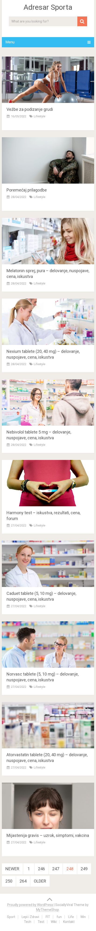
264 (23, 881)
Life (71, 917)
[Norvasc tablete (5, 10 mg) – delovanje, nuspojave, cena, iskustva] (48, 644)
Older (40, 881)
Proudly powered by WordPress (30, 905)
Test (41, 922)
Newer (12, 868)
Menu (9, 42)
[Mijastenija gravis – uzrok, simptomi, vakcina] (48, 806)
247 (55, 868)
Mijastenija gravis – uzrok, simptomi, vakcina (48, 835)
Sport (11, 917)
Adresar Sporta (48, 7)
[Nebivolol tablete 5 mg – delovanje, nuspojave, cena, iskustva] (48, 402)
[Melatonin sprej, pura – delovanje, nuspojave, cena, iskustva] (48, 241)
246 (41, 868)
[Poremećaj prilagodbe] (48, 160)
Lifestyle (39, 116)
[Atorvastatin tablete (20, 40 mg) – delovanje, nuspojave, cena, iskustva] (48, 725)
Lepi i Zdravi (30, 917)
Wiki (54, 922)
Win (83, 917)
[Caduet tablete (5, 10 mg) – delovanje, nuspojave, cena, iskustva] (48, 564)
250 (8, 881)
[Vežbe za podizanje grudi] (48, 80)
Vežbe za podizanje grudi (30, 109)
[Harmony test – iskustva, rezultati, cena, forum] (48, 483)
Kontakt (69, 922)
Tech (27, 922)
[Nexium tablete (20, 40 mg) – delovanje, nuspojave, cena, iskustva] (48, 322)
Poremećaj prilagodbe (27, 190)
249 (84, 868)
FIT (48, 917)
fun (59, 917)
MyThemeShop (47, 910)
